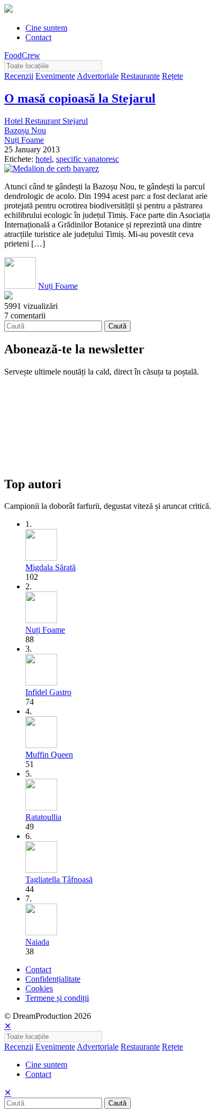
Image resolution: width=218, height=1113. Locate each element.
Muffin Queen (49, 754)
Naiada (37, 941)
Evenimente (55, 75)
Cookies (39, 988)
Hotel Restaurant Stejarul (46, 120)
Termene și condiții (57, 997)
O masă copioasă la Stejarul (80, 98)
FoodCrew (22, 55)
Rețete (172, 75)
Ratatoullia (43, 817)
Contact (38, 37)
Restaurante (140, 75)
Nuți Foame (24, 139)
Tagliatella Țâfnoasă (59, 879)
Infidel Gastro (48, 692)
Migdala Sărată (50, 567)
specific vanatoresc (87, 158)
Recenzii (18, 75)
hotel (43, 158)
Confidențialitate (52, 978)
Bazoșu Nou (25, 130)
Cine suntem (46, 27)
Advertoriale (98, 75)
